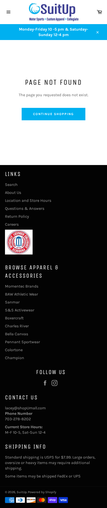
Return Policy (17, 216)
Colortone (14, 349)
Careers (12, 224)
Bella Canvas (16, 334)
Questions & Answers (24, 208)
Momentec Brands (21, 286)
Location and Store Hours (28, 200)
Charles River (17, 326)
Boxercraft (14, 318)
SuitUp (22, 492)
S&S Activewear (19, 310)
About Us (13, 192)
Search (11, 184)
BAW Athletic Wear (21, 294)
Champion (14, 357)
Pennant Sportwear (22, 341)
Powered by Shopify (42, 492)
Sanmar (12, 302)
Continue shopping (53, 114)
